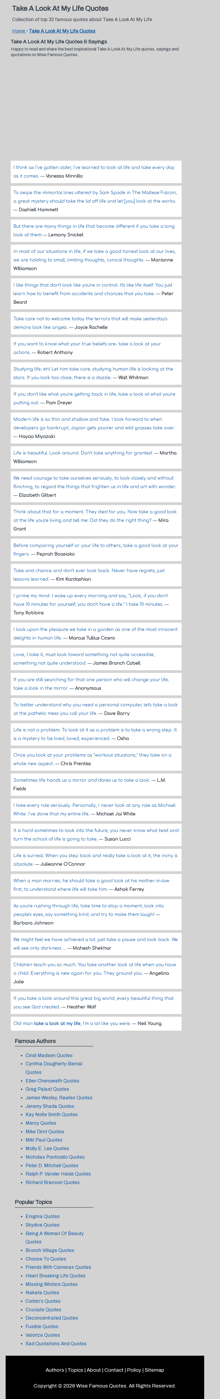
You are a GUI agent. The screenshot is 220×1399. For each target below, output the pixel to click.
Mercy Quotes (40, 1123)
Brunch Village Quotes (49, 1250)
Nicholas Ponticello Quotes (55, 1157)
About (94, 1370)
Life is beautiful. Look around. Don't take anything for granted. (83, 453)
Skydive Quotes (42, 1225)
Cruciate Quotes (43, 1309)
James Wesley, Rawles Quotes (59, 1097)
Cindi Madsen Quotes (49, 1055)
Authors (55, 1370)
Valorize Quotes (42, 1335)
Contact (113, 1370)
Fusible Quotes (41, 1326)
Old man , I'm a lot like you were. (72, 1023)
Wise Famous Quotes (101, 1386)
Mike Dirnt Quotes (44, 1131)
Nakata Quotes (42, 1292)
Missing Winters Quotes (51, 1284)
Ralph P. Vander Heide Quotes (58, 1174)
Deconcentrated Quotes (51, 1318)
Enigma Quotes (42, 1216)
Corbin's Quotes (43, 1301)
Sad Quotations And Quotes (56, 1343)
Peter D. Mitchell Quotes (51, 1165)
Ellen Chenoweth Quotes (52, 1081)
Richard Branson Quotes (52, 1182)
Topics (75, 1370)
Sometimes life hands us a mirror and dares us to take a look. (82, 780)
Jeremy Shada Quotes (49, 1106)
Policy (134, 1370)
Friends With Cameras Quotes (58, 1267)
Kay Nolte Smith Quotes (51, 1114)
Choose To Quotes (45, 1259)
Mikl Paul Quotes (44, 1140)
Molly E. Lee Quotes (47, 1148)
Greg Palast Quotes (47, 1089)
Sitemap (154, 1370)
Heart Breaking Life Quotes (55, 1275)
